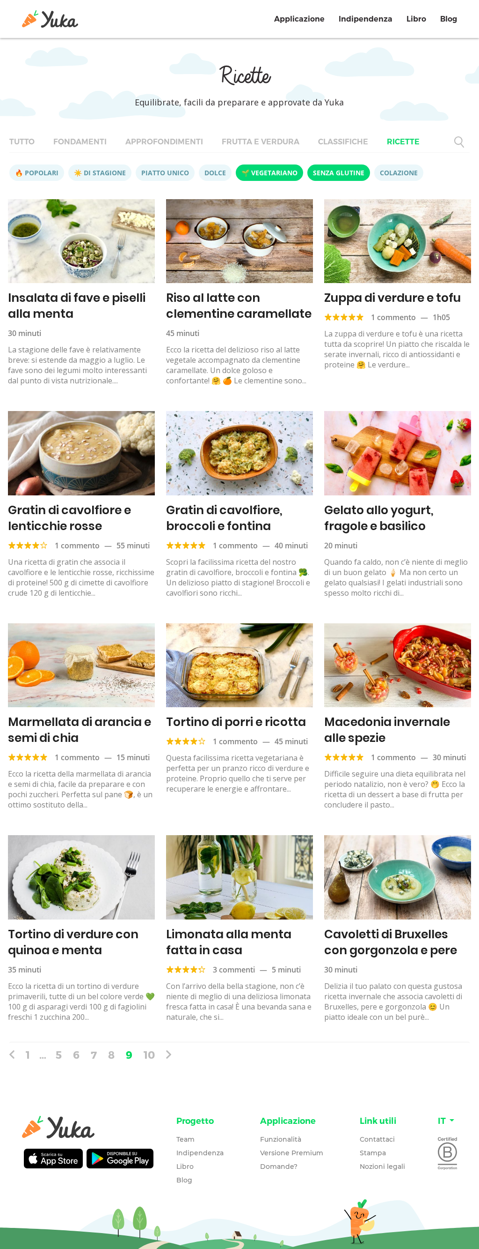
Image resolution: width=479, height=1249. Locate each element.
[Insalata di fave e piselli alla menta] (81, 241)
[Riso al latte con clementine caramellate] (239, 241)
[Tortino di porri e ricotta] (239, 665)
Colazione (399, 172)
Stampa (373, 1153)
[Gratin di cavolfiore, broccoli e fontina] (239, 453)
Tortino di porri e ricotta (236, 722)
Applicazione (299, 19)
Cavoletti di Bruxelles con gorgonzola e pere (390, 942)
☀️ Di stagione (100, 172)
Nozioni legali (382, 1166)
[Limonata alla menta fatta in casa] (239, 877)
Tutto (22, 141)
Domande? (279, 1166)
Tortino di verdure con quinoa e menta (73, 942)
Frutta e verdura (260, 141)
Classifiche (343, 141)
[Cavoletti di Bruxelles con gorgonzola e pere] (397, 877)
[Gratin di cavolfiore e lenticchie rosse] (81, 453)
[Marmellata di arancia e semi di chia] (81, 665)
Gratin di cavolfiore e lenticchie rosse (69, 518)
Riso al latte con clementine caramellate (239, 306)
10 (149, 1054)
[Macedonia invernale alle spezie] (397, 665)
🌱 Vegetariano (269, 172)
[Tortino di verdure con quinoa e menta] (81, 877)
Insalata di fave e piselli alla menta (76, 306)
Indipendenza (365, 19)
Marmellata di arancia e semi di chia (79, 730)
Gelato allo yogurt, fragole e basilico (379, 518)
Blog (448, 19)
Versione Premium (291, 1153)
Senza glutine (338, 172)
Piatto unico (165, 172)
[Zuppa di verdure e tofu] (397, 241)
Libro (416, 19)
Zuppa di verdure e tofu (392, 298)
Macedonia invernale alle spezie (387, 730)
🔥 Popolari (36, 172)
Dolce (215, 172)
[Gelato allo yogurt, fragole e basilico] (397, 453)
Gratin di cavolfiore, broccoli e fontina (224, 518)
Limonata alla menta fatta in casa (228, 942)
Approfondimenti (164, 141)
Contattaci (377, 1139)
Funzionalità (280, 1139)
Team (185, 1139)
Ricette (403, 141)
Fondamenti (80, 141)
